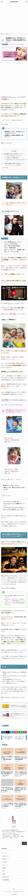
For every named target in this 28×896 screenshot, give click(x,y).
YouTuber (5, 862)
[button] (3, 732)
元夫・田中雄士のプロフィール (14, 155)
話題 (4, 874)
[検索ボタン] (26, 1)
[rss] (14, 889)
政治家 (4, 868)
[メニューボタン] (1, 1)
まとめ (6, 167)
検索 (24, 843)
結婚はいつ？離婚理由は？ (13, 157)
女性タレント (5, 44)
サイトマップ (21, 891)
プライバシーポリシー (8, 891)
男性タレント (6, 859)
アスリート (5, 865)
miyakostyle (14, 1)
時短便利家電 (6, 879)
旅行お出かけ (6, 876)
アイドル (5, 853)
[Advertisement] (14, 18)
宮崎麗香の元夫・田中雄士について (13, 154)
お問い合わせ (15, 891)
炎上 (4, 871)
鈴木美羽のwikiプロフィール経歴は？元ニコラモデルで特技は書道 (17, 706)
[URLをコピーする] (25, 732)
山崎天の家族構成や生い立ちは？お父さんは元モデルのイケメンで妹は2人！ (17, 715)
